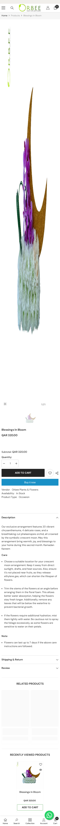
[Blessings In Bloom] (30, 775)
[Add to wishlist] (50, 473)
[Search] (12, 8)
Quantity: (7, 457)
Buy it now (30, 482)
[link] (15, 731)
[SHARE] (56, 473)
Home (4, 15)
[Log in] (48, 8)
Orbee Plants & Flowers (25, 489)
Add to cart (23, 472)
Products (15, 15)
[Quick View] (40, 770)
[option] (30, 213)
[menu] (3, 8)
